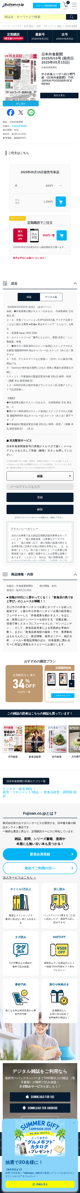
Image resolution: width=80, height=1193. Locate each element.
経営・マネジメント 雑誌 (49, 26)
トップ (6, 26)
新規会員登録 (40, 854)
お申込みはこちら (63, 695)
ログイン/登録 (46, 5)
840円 (49, 185)
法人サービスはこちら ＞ (19, 877)
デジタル (17, 201)
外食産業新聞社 (19, 126)
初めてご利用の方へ (40, 868)
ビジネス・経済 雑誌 (23, 26)
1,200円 (48, 201)
